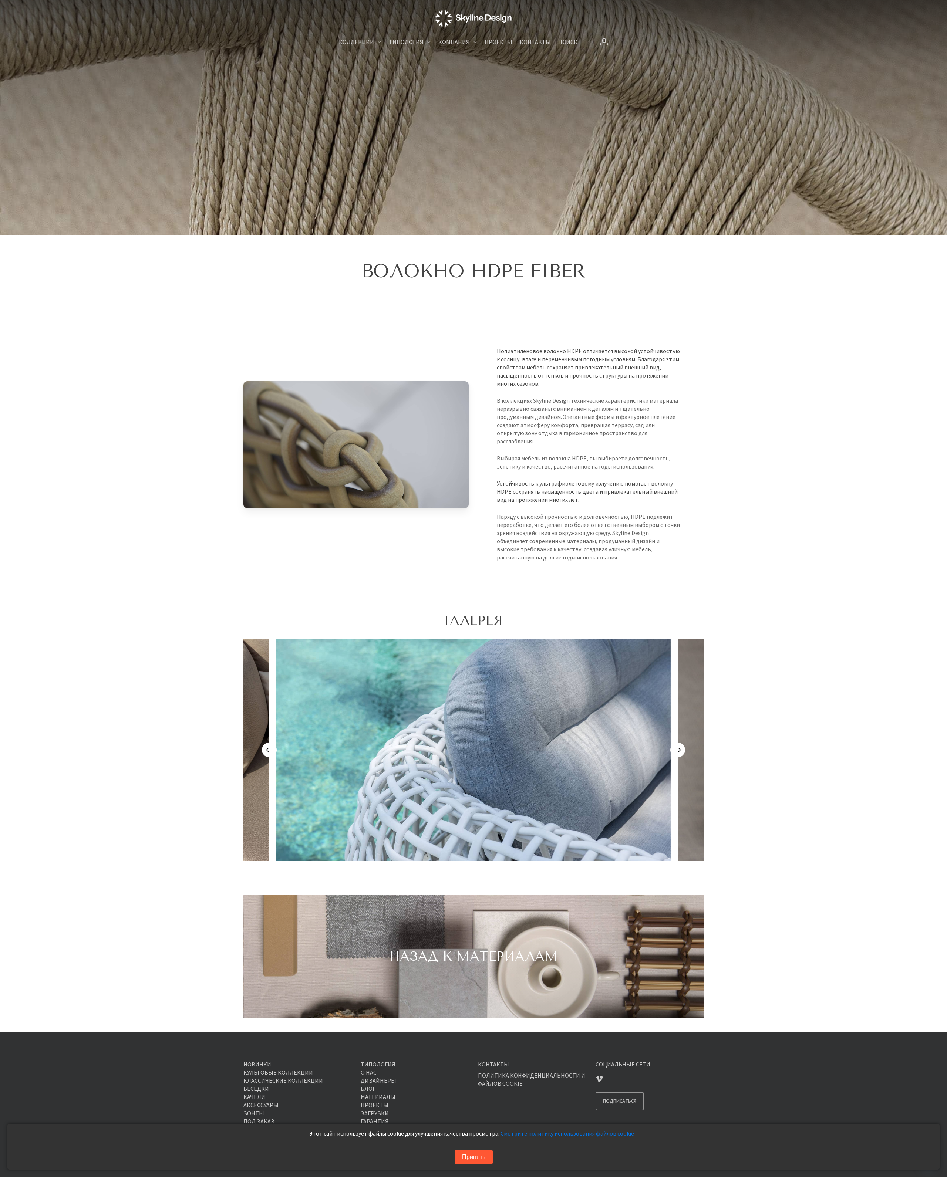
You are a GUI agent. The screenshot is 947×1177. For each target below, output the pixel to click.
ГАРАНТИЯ (375, 1121)
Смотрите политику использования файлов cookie (567, 1133)
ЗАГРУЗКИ (375, 1113)
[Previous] (269, 750)
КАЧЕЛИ (254, 1096)
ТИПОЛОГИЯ (378, 1064)
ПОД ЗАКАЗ (258, 1121)
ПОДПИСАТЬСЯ (619, 1101)
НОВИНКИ (257, 1064)
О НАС (369, 1072)
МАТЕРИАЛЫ (378, 1096)
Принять (473, 1157)
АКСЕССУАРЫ (261, 1105)
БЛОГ (368, 1088)
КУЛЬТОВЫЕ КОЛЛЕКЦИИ (278, 1072)
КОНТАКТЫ (493, 1064)
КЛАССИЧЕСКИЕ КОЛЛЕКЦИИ (283, 1080)
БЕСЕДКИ (256, 1088)
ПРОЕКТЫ (374, 1105)
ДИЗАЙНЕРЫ (378, 1080)
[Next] (677, 750)
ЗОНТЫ (253, 1113)
